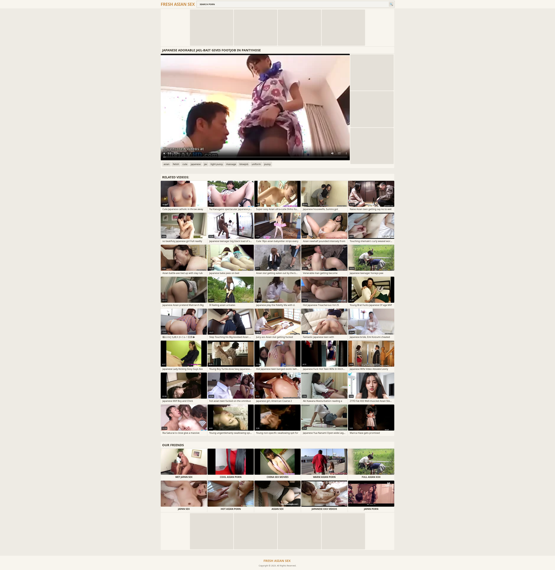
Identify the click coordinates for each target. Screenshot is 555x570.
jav (205, 164)
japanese (196, 164)
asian (166, 164)
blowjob (243, 164)
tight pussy (217, 164)
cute (185, 164)
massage (231, 164)
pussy (267, 164)
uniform (256, 164)
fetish (176, 164)
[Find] (391, 4)
